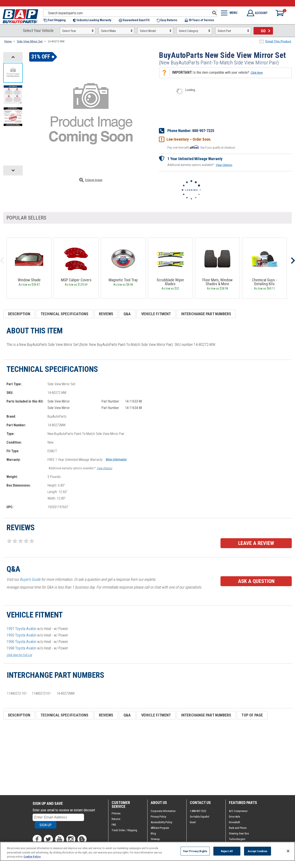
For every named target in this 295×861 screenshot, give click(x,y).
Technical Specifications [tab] (64, 314)
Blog (153, 833)
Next (293, 260)
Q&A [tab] (127, 314)
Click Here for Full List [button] (19, 655)
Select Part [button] (224, 31)
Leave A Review (256, 543)
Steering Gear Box (239, 833)
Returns (116, 819)
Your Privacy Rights (195, 851)
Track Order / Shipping (124, 830)
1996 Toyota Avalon (21, 641)
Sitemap (155, 839)
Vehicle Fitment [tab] (156, 314)
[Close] (288, 851)
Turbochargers (237, 839)
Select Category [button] (188, 31)
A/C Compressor (238, 811)
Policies (116, 813)
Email (193, 822)
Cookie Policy (32, 856)
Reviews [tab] (106, 314)
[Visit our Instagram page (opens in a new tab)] (70, 839)
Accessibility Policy (161, 822)
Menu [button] (233, 12)
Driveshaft (234, 822)
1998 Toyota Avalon (21, 648)
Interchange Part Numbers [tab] (206, 314)
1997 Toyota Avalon (21, 628)
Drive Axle (234, 816)
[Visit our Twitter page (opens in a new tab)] (48, 839)
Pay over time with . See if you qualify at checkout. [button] (201, 147)
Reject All (227, 851)
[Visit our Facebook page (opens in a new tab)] (37, 839)
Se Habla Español (199, 816)
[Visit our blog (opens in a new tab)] (82, 839)
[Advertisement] (132, 757)
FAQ (114, 824)
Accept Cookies (258, 851)
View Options (224, 165)
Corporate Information (163, 811)
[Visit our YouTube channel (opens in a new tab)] (59, 839)
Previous (2, 260)
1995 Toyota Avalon (21, 635)
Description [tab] (19, 314)
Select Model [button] (148, 31)
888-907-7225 (203, 130)
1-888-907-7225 (198, 811)
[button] (56, 20)
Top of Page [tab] (252, 715)
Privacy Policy (158, 816)
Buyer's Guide (30, 579)
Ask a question (256, 581)
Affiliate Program (160, 827)
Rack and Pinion (238, 827)
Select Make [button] (108, 31)
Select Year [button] (69, 31)
